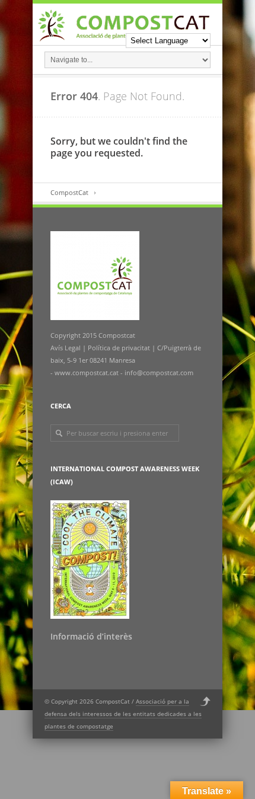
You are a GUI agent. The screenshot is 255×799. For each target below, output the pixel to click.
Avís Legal (66, 347)
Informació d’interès (91, 636)
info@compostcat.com (159, 372)
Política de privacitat (118, 347)
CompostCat (69, 192)
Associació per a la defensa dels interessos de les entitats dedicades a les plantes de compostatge (123, 713)
